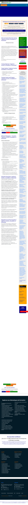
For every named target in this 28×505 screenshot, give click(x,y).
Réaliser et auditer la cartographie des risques (22, 82)
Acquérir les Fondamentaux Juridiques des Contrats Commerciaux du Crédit (23, 147)
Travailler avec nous (4, 458)
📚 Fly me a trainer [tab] (21, 23)
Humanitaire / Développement (5, 415)
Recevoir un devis (4, 5)
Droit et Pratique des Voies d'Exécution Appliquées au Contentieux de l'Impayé (22, 227)
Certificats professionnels (5, 470)
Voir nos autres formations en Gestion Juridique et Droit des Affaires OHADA (23, 66)
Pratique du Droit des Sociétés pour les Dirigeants (22, 132)
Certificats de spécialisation (5, 471)
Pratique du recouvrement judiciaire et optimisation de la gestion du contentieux (23, 222)
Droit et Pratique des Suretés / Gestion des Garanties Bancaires (22, 212)
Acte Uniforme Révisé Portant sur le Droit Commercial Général (22, 86)
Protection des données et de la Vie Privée (7, 426)
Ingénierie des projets (17, 463)
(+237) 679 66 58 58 (17, 486)
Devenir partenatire (4, 459)
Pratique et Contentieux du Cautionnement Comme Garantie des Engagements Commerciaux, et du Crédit (22, 249)
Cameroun (16, 482)
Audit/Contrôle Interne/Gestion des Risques (7, 416)
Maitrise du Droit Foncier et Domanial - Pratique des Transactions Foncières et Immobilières (23, 190)
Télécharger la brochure (9, 126)
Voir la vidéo (11, 333)
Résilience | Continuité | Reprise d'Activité (7, 427)
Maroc (2, 482)
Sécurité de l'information (5, 423)
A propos (3, 453)
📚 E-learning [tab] (16, 23)
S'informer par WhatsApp (13, 132)
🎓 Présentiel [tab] (6, 23)
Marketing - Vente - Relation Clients (19, 407)
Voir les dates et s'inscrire (6, 125)
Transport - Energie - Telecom (5, 422)
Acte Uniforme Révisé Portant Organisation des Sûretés (22, 95)
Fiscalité (3, 417)
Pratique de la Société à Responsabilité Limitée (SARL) (23, 135)
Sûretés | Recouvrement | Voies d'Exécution (20, 406)
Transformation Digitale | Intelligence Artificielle (6, 429)
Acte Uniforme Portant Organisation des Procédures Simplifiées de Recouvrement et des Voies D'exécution (23, 100)
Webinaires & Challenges (18, 453)
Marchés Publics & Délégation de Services (7, 407)
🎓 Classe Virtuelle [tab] (11, 23)
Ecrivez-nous (8, 132)
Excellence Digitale (24, 495)
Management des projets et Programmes (7, 410)
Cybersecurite (3, 424)
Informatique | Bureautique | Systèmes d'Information (19, 414)
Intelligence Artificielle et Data (5, 406)
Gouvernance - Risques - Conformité (6, 425)
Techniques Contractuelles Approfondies (22, 152)
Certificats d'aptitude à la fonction (6, 469)
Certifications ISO (17, 468)
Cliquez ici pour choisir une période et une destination (14, 30)
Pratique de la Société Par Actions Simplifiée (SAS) (23, 139)
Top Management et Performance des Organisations (6, 403)
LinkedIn (14, 256)
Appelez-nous (4, 132)
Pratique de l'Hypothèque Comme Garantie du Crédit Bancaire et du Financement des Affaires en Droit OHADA (23, 256)
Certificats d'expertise (4, 468)
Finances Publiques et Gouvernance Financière (7, 409)
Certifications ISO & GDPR (5, 472)
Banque (16, 404)
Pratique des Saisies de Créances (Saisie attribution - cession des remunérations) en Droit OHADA (23, 243)
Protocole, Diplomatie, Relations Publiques (7, 408)
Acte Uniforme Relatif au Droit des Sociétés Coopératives (22, 122)
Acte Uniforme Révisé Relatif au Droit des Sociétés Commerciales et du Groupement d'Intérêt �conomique (23, 90)
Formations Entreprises (5, 463)
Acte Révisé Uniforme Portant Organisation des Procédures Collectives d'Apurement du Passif (23, 105)
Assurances (16, 403)
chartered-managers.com (5, 495)
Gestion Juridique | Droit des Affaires (19, 405)
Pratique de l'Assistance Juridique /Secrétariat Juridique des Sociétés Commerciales (22, 127)
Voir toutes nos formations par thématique (23, 68)
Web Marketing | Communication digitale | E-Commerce (20, 411)
